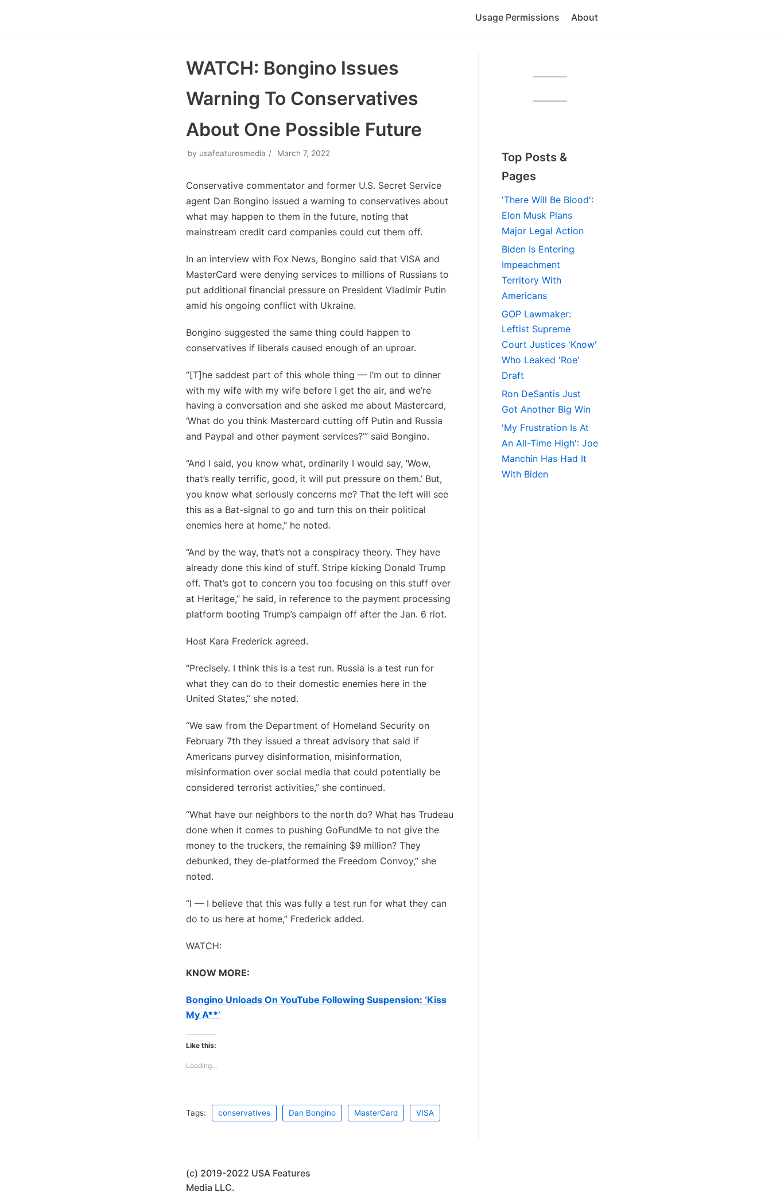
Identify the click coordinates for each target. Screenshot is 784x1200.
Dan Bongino (312, 1112)
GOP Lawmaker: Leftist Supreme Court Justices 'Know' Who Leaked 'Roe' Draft (549, 345)
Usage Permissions (517, 17)
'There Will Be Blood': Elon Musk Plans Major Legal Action (547, 215)
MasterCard (376, 1112)
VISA (425, 1112)
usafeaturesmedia (232, 153)
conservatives (244, 1112)
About (584, 17)
